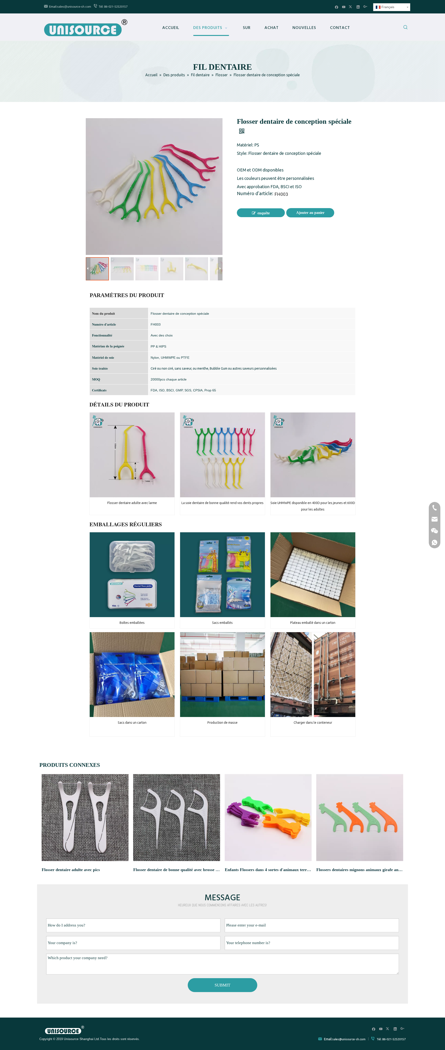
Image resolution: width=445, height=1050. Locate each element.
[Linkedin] (358, 7)
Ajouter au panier (310, 213)
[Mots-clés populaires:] (405, 28)
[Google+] (365, 7)
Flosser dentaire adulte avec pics (71, 869)
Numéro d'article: (255, 194)
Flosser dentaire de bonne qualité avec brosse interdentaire (176, 869)
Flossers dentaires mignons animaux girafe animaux (359, 869)
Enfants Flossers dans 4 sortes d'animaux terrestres (268, 869)
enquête (263, 213)
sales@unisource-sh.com (74, 6)
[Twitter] (351, 7)
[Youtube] (344, 7)
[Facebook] (337, 7)
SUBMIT (222, 985)
